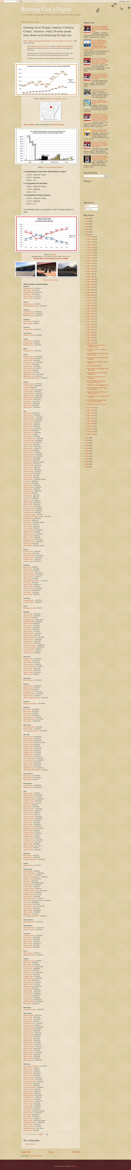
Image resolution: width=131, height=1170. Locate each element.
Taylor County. (27, 1120)
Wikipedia (53, 254)
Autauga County (28, 288)
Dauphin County (28, 879)
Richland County (28, 1113)
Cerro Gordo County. (29, 438)
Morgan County (28, 329)
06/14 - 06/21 (91, 311)
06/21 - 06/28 (91, 308)
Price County (27, 1111)
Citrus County (27, 341)
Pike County (27, 592)
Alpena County (27, 616)
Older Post (76, 1152)
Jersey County (27, 360)
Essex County (27, 742)
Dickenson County (28, 972)
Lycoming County (28, 892)
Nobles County (27, 670)
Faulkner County (28, 312)
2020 (87, 234)
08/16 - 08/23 (91, 287)
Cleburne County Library (50, 280)
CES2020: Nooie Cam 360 (94, 366)
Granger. (26, 387)
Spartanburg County (29, 922)
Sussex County (27, 729)
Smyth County (27, 998)
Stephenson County (29, 374)
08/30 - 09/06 (91, 282)
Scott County (27, 372)
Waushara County (28, 1126)
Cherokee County (28, 440)
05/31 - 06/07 (91, 316)
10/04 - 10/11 (91, 268)
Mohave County (28, 304)
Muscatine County (28, 510)
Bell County (26, 567)
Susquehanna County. (30, 906)
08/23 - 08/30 (91, 284)
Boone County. (27, 425)
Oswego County (28, 752)
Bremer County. (28, 426)
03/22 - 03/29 (91, 343)
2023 (87, 226)
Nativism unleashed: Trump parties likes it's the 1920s (99, 130)
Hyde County (27, 775)
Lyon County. (27, 499)
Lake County (27, 629)
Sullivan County (28, 764)
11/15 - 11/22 (91, 252)
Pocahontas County (29, 514)
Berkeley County (28, 1015)
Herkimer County (28, 748)
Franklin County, (28, 464)
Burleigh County (28, 785)
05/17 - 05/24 (91, 321)
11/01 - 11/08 (91, 258)
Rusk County (27, 1114)
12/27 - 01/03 (91, 236)
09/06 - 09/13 (91, 279)
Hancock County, (28, 573)
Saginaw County (28, 651)
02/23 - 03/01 (91, 415)
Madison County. (28, 397)
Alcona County (27, 614)
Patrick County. (28, 990)
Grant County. (27, 1085)
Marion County (27, 298)
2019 (87, 437)
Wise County (27, 1003)
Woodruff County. (28, 315)
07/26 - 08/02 (91, 295)
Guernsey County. (28, 809)
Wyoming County (28, 1060)
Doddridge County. (29, 1023)
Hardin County (27, 475)
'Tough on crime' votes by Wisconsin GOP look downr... (97, 392)
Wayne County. (28, 407)
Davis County (27, 450)
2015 (87, 448)
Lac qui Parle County (29, 666)
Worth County (27, 543)
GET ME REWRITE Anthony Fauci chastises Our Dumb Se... (96, 400)
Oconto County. (28, 1105)
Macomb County (28, 633)
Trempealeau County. (29, 1122)
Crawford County (28, 621)
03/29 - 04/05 (91, 340)
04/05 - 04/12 (91, 337)
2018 (87, 440)
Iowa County (27, 483)
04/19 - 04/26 (91, 332)
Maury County (27, 943)
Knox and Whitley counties (31, 580)
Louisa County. (27, 495)
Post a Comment (30, 1144)
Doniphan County (28, 557)
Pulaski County (27, 992)
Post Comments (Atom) (35, 1156)
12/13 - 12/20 (91, 242)
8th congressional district (30, 306)
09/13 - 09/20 (91, 276)
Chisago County (28, 658)
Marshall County (28, 1042)
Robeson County (28, 777)
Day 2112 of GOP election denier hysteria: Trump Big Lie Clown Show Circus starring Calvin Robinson (100, 144)
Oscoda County (28, 641)
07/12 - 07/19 (91, 300)
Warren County (27, 766)
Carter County (27, 569)
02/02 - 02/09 (91, 423)
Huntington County (29, 393)
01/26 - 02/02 (91, 426)
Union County (27, 403)
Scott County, (27, 401)
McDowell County (28, 1046)
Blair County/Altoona (29, 873)
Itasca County (27, 662)
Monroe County (28, 635)
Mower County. (28, 668)
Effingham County (28, 356)
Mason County (27, 1044)
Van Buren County (28, 530)
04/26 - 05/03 (91, 329)
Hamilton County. (28, 471)
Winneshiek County (29, 542)
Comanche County (29, 555)
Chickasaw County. (29, 442)
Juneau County (28, 1093)
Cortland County (28, 740)
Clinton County (27, 448)
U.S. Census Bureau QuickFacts (53, 167)
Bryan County (27, 855)
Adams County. (28, 415)
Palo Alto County (28, 512)
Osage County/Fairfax (30, 859)
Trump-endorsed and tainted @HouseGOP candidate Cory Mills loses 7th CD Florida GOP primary (100, 29)
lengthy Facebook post (63, 46)
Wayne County (27, 536)
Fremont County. (28, 465)
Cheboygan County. (29, 619)
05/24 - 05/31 (91, 319)
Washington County (29, 768)
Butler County (27, 430)
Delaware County (28, 454)
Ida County (26, 481)
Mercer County (27, 824)
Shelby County (27, 836)
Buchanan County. (29, 966)
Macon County (27, 366)
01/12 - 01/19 (91, 431)
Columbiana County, (29, 799)
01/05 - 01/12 (91, 434)
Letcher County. (28, 584)
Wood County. (27, 1058)
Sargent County (28, 787)
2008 (87, 467)
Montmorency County (29, 637)
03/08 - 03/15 (91, 410)
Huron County (27, 625)
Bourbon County (28, 551)
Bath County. (27, 962)
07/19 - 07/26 (91, 298)
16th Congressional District (31, 378)
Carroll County (27, 968)
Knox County (27, 364)
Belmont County (28, 797)
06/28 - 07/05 (91, 305)
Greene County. (28, 886)
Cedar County (27, 436)
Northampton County (29, 898)
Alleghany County (28, 961)
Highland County (28, 810)
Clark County (27, 553)
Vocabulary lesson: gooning (99, 89)
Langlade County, (28, 1097)
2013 (87, 453)
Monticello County (28, 508)
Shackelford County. (29, 955)
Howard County (28, 391)
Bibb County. (27, 290)
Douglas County (28, 865)
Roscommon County (29, 647)
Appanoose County (29, 419)
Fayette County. (28, 884)
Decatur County (28, 452)
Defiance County (28, 803)
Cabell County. (27, 1021)
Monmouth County (29, 727)
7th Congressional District (31, 731)
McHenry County (28, 368)
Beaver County (27, 871)
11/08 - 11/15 (91, 255)
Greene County (28, 467)
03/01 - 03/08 (91, 413)
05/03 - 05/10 (91, 327)
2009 (87, 464)
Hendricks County (28, 390)
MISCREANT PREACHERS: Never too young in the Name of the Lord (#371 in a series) (100, 158)
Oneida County (27, 1107)
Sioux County (27, 522)
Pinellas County (28, 345)
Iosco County (27, 627)
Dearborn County (28, 384)
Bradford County (28, 875)
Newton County (28, 695)
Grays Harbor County (29, 1009)
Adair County (27, 413)
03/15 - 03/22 (91, 407)
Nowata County (28, 857)
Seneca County (28, 762)
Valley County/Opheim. (30, 703)
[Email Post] (47, 1134)
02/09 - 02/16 (91, 421)
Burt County (26, 711)
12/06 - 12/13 (91, 244)
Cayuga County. (28, 738)
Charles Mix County (29, 927)
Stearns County (28, 672)
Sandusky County (28, 834)
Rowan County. (28, 594)
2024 (87, 224)
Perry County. (27, 370)
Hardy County (27, 1031)
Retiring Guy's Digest (46, 9)
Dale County (27, 294)
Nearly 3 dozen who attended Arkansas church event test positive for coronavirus (48, 41)
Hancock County (28, 473)
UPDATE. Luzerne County (31, 890)
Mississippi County (29, 313)
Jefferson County (28, 395)
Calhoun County (28, 432)
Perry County (27, 590)
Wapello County (28, 532)
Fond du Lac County (29, 1081)
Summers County (28, 1052)
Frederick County (28, 978)
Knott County (27, 579)
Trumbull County (28, 838)
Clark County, (27, 1075)
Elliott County (27, 571)
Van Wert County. (28, 842)
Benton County (27, 423)
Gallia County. (27, 807)
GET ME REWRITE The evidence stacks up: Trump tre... (96, 381)
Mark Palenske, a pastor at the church (38, 46)
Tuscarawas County (29, 840)
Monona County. (28, 506)
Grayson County (28, 982)
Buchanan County (28, 428)
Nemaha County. (28, 717)
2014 (87, 451)
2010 (87, 461)
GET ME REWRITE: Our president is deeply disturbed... (97, 388)
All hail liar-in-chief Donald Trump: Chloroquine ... (96, 377)
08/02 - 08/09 (91, 292)
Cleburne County (52, 98)
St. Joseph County (28, 649)
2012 (87, 456)
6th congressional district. (31, 1066)
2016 (87, 445)
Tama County (27, 524)
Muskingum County (29, 828)
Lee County (26, 493)
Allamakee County (28, 417)
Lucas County (27, 497)
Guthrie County (28, 469)
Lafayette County (28, 1095)
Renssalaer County (29, 758)
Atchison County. (28, 686)
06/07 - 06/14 (91, 313)
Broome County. (28, 736)
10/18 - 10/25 (91, 263)
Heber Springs (62, 98)
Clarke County (27, 444)
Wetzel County (27, 1056)
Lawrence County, (28, 929)
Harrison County (28, 1033)
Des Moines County (29, 456)
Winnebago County (29, 540)
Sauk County (27, 1116)
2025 (87, 221)
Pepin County (27, 1109)
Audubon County (28, 421)
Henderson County (29, 575)
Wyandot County (28, 849)
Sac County (26, 520)
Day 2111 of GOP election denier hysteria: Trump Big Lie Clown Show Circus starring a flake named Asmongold (100, 61)
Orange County (28, 750)
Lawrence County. (28, 818)
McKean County (28, 894)
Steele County (27, 674)
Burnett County (27, 1074)
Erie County (26, 805)
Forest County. (27, 1083)
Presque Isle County (29, 645)
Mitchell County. (28, 504)
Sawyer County (28, 1118)
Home (51, 1152)
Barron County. (28, 1070)
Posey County (27, 399)
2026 (87, 218)
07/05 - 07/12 (91, 303)
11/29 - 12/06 (91, 247)
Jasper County (27, 485)
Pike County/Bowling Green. (31, 697)
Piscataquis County (29, 608)
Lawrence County (28, 888)
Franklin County (28, 358)
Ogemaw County (28, 639)
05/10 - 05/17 (91, 324)
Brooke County (27, 1019)
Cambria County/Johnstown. (32, 877)
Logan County (27, 1039)
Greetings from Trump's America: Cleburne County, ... (96, 345)
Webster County (28, 538)
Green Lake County (29, 1087)
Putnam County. (28, 756)
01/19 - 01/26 (91, 429)
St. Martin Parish (28, 602)
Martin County (27, 586)
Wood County (27, 847)
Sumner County (28, 561)
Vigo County (27, 405)
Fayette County (28, 460)
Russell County (27, 994)
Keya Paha (26, 713)
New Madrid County (29, 694)
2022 (87, 229)
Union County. (27, 528)
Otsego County (27, 643)
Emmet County (27, 458)
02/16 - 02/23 (91, 418)
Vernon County (27, 1124)
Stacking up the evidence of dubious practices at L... (97, 373)
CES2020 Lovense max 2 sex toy (96, 404)
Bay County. (27, 617)
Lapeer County (27, 631)
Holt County (26, 690)
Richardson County (29, 719)
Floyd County (27, 462)
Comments (89, 209)
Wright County (27, 545)
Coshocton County (29, 801)
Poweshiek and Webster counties (33, 516)
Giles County (27, 980)
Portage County (28, 832)
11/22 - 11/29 (91, 250)
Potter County (27, 904)
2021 (87, 232)
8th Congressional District (31, 916)
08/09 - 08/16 (91, 290)
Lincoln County (27, 1036)
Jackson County (28, 577)
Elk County (26, 881)
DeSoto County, (28, 343)
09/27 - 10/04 (91, 271)
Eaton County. (27, 623)
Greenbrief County (29, 1027)
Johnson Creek (28, 1091)
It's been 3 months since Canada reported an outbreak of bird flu (100, 102)
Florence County (28, 1079)
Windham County (28, 335)
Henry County (27, 477)
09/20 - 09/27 (91, 274)
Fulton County (27, 746)
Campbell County (28, 935)
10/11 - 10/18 (91, 266)
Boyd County (27, 709)
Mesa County (27, 321)
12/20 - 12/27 (91, 239)
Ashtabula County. (28, 795)
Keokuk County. (28, 489)
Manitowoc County (29, 1101)
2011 (87, 459)
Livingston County (28, 692)
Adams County (27, 793)
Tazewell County (28, 1000)
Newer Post (25, 1152)
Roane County (27, 945)
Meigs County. (27, 822)
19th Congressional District (31, 770)
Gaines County (27, 953)
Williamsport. (27, 914)
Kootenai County (28, 351)
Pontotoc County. (28, 680)
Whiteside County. (28, 376)
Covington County (28, 292)
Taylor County (27, 526)
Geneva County (28, 296)
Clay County (27, 660)
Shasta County (27, 323)
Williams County (28, 846)
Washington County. (29, 534)
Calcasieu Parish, (28, 600)
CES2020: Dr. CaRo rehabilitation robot (97, 385)
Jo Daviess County (29, 362)
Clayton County (28, 446)
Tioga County (27, 908)
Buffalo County (27, 1072)
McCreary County (28, 588)
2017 (87, 443)
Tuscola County (28, 653)
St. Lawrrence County (29, 760)
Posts (88, 206)
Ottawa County (27, 830)
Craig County (27, 970)
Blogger (74, 1166)
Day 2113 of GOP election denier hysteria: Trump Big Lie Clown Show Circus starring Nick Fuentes (100, 76)
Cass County (27, 434)
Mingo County (27, 1050)
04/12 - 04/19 (91, 335)
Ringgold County (28, 518)
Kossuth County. (28, 491)
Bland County (27, 964)
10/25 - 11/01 (91, 260)
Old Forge (26, 900)
